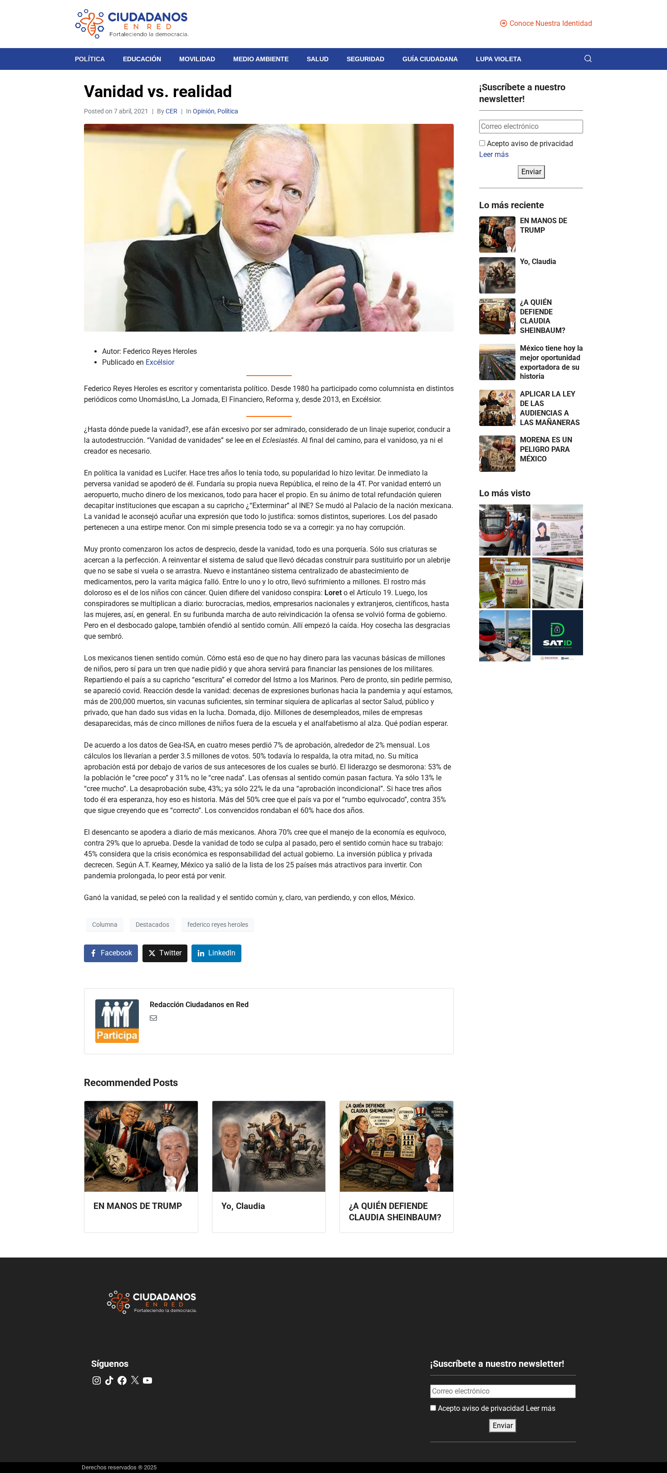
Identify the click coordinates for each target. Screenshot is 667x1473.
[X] (134, 1380)
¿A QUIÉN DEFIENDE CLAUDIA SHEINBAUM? (542, 316)
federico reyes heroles (217, 924)
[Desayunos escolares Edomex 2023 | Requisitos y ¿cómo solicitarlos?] (504, 583)
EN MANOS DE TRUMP (543, 225)
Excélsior (160, 362)
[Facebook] (122, 1380)
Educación (142, 59)
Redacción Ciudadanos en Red (199, 1004)
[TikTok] (109, 1380)
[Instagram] (96, 1380)
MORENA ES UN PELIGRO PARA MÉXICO (546, 449)
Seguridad (365, 59)
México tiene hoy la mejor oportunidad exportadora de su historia (551, 362)
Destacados (152, 924)
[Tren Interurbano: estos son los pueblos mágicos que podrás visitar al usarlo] (504, 635)
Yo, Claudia (538, 261)
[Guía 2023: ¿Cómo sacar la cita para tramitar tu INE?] (558, 530)
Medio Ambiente (261, 59)
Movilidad (197, 59)
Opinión (204, 111)
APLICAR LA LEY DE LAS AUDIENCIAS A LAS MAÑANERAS (550, 408)
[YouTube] (147, 1380)
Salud (318, 59)
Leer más (494, 154)
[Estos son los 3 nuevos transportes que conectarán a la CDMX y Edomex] (504, 530)
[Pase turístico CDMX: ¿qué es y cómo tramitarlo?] (558, 583)
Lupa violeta (498, 59)
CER (171, 111)
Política (90, 59)
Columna (105, 924)
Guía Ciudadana (430, 59)
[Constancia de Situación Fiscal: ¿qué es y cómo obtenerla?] (558, 635)
